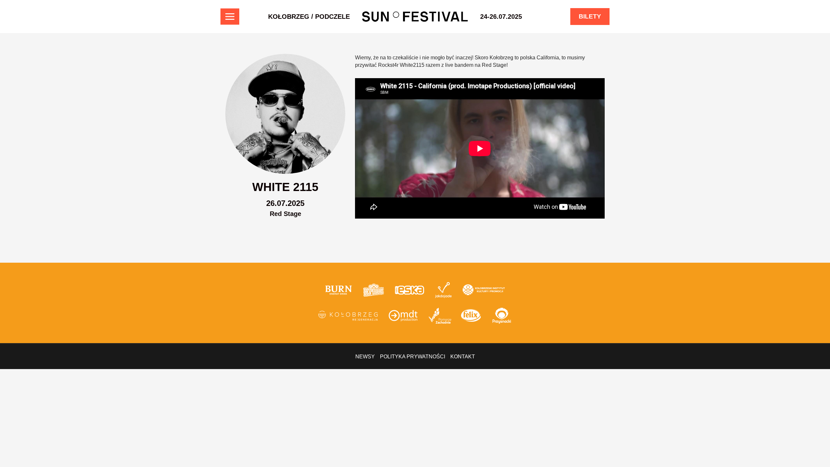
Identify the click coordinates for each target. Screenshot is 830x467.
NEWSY (365, 356)
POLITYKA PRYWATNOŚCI (412, 356)
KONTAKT (462, 356)
